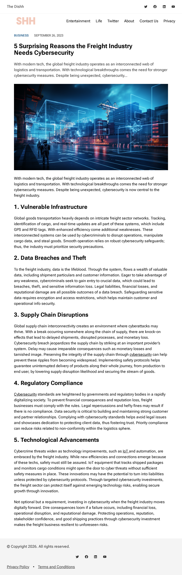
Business (21, 35)
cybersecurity (141, 354)
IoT (126, 451)
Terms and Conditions (56, 567)
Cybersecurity (25, 394)
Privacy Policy (18, 567)
